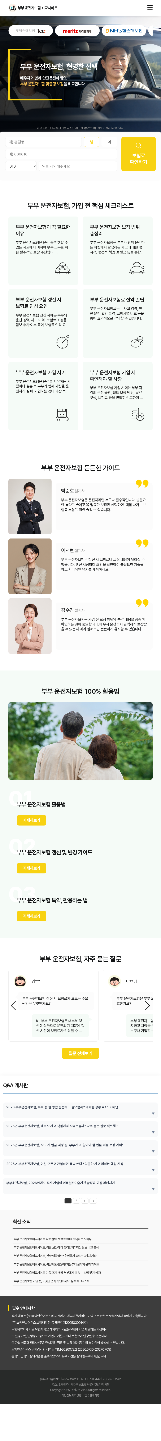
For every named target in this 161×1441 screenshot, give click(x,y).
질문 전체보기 (80, 1058)
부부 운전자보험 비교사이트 (12, 8)
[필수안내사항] (92, 1400)
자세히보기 (31, 820)
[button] (148, 1008)
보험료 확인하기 (138, 159)
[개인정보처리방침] (71, 1400)
